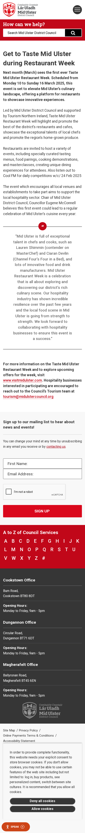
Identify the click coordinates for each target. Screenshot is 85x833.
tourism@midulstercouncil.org (28, 397)
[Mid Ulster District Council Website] (21, 9)
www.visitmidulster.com (22, 380)
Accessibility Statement (19, 741)
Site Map (9, 730)
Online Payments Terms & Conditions (29, 735)
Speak (15, 826)
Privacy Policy (29, 730)
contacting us (56, 447)
